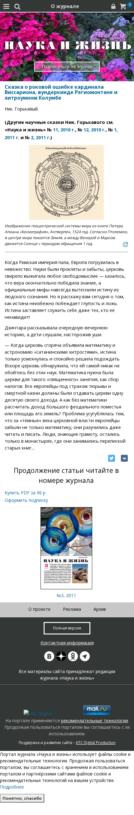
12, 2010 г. (95, 130)
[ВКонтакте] (124, 458)
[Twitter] (111, 458)
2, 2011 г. (40, 137)
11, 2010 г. (64, 130)
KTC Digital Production (96, 742)
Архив (99, 609)
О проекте (39, 609)
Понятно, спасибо (22, 798)
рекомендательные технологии (94, 720)
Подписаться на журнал (67, 66)
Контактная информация (67, 643)
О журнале (65, 6)
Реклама (72, 609)
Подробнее (12, 787)
